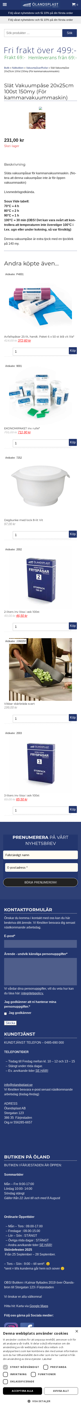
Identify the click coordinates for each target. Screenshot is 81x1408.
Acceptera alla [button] (22, 1391)
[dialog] (40, 1367)
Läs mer (47, 1359)
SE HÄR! (41, 1070)
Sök (69, 33)
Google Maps (38, 1306)
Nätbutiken (18, 67)
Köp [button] (73, 350)
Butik (6, 67)
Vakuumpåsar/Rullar (37, 67)
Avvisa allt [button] (61, 1391)
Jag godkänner (20, 1012)
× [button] (76, 1331)
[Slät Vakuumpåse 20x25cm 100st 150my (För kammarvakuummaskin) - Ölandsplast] (40, 5)
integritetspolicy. (32, 993)
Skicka (10, 1023)
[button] (40, 1401)
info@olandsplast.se (18, 1084)
